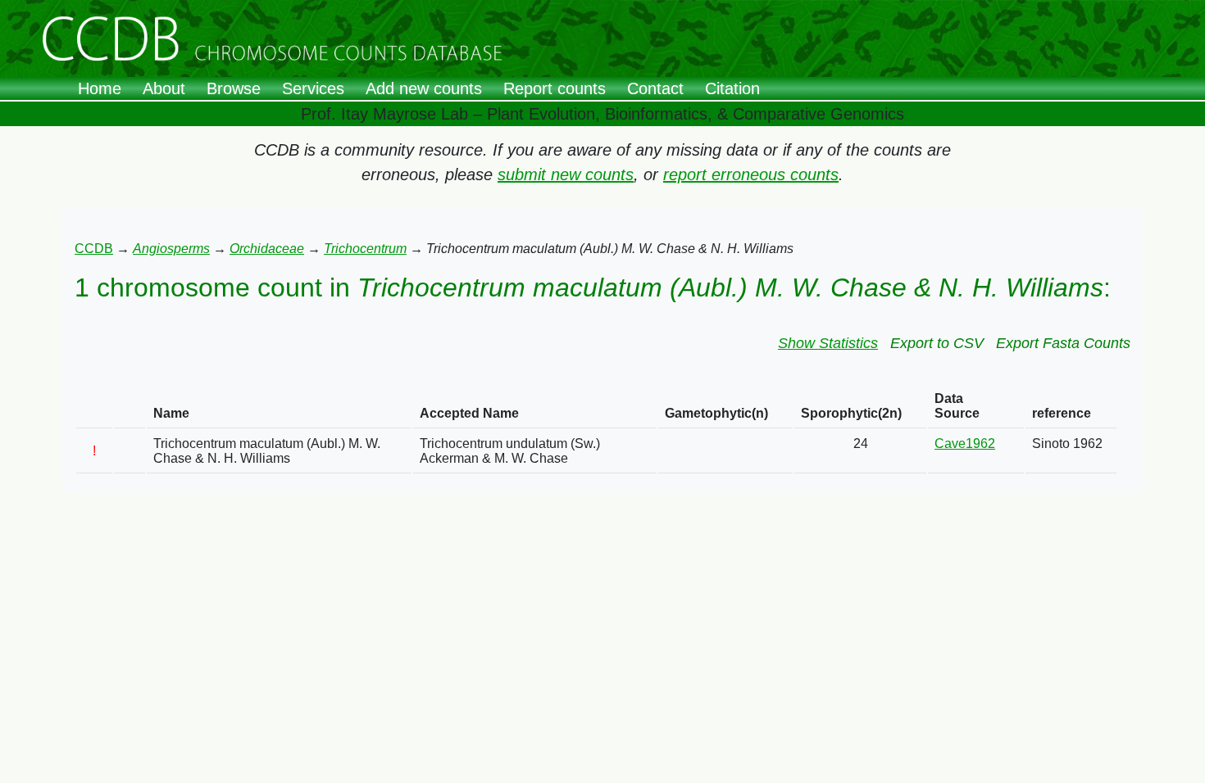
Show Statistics (828, 343)
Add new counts (424, 88)
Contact (655, 88)
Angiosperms (171, 249)
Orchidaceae (267, 249)
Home (99, 88)
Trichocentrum (365, 249)
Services (313, 88)
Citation (732, 88)
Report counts (554, 88)
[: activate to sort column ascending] (94, 406)
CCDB (94, 249)
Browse (234, 88)
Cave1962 (964, 443)
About (164, 88)
